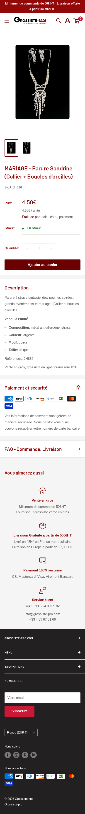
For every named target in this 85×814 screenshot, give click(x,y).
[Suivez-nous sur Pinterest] (25, 755)
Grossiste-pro (13, 804)
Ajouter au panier (42, 265)
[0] (77, 20)
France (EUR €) (17, 732)
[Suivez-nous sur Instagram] (16, 755)
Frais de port (31, 217)
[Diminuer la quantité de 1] (27, 248)
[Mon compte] (67, 20)
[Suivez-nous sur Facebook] (8, 755)
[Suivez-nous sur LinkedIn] (33, 755)
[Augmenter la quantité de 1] (51, 248)
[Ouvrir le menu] (7, 21)
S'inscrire (19, 711)
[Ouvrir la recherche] (58, 20)
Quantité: (12, 248)
